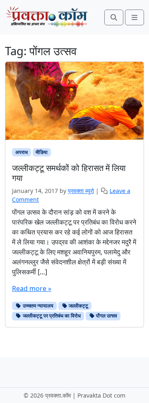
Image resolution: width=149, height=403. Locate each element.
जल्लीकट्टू (77, 305)
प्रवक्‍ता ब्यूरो (81, 191)
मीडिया (42, 152)
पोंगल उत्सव (106, 315)
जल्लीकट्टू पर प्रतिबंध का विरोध (51, 315)
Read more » (31, 288)
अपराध (21, 152)
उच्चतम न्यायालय (37, 305)
